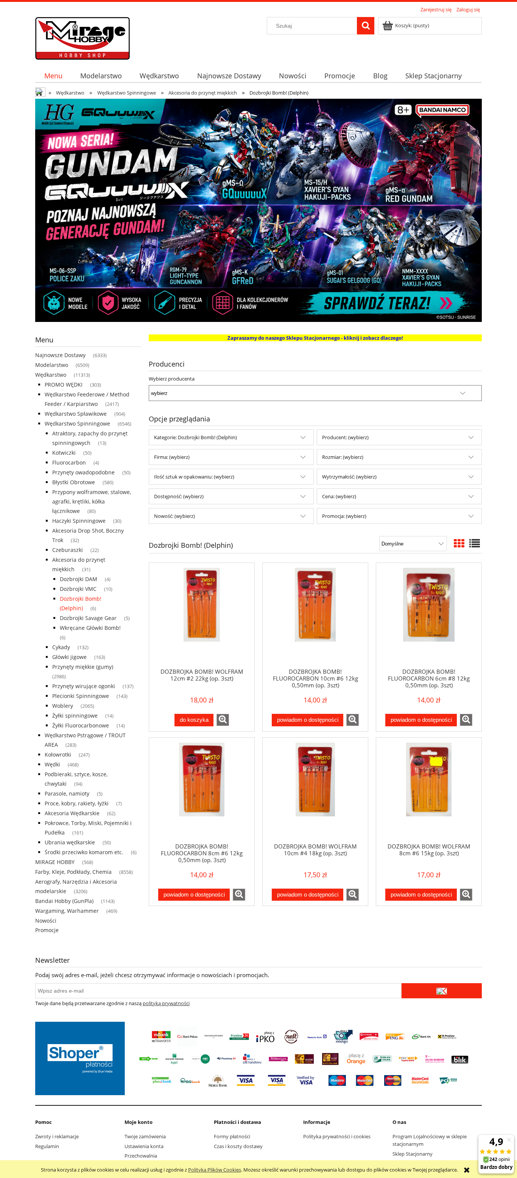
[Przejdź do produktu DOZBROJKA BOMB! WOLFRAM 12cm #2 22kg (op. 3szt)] (201, 615)
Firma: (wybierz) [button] (172, 457)
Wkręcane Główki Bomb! (90, 627)
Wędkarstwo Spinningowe (77, 423)
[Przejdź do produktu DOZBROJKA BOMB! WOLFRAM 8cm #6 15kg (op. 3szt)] (429, 790)
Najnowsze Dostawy (60, 355)
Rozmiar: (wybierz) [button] (342, 457)
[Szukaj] (365, 25)
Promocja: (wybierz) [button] (344, 516)
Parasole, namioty (67, 793)
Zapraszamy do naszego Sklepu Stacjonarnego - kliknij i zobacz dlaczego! (315, 337)
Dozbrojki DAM (78, 579)
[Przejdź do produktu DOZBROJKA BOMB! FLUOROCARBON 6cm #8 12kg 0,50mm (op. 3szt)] (429, 615)
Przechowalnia (141, 1155)
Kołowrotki (58, 754)
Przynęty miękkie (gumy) (82, 666)
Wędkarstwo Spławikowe (76, 413)
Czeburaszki (67, 549)
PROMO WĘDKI (64, 384)
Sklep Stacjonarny (412, 1153)
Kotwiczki (64, 452)
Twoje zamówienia (145, 1136)
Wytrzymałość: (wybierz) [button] (349, 476)
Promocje (47, 930)
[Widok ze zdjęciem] (459, 543)
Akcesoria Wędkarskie (72, 813)
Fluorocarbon (69, 462)
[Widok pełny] (474, 543)
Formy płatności (232, 1136)
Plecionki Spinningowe (80, 695)
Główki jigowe (69, 656)
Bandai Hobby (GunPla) (64, 900)
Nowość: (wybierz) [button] (174, 516)
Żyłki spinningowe (75, 715)
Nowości (45, 920)
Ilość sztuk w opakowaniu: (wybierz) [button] (194, 476)
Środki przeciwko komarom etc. (84, 852)
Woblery (62, 705)
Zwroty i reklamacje (57, 1136)
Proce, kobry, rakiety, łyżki (77, 803)
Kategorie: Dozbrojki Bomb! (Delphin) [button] (195, 437)
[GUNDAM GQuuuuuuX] (258, 209)
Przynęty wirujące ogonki (83, 686)
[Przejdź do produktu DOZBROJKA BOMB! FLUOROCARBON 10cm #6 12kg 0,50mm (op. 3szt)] (315, 615)
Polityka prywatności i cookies (337, 1136)
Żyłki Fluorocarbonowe (80, 725)
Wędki (52, 764)
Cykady (61, 647)
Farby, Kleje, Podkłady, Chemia (73, 871)
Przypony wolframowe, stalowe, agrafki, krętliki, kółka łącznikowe (91, 501)
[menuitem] (53, 75)
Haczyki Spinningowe (79, 520)
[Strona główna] (82, 37)
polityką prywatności (166, 1003)
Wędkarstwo (50, 374)
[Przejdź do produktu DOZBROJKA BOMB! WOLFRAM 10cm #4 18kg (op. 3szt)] (315, 790)
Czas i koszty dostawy (238, 1146)
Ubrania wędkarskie (70, 842)
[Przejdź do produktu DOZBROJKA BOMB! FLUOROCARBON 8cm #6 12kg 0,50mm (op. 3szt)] (201, 790)
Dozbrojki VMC (78, 588)
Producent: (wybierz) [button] (345, 437)
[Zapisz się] (442, 990)
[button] (222, 720)
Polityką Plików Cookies (214, 1169)
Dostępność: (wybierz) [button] (179, 496)
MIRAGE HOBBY (55, 862)
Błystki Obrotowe (73, 482)
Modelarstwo (51, 364)
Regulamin (47, 1146)
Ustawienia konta (144, 1146)
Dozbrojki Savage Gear (88, 618)
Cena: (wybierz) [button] (339, 496)
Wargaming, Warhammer (67, 910)
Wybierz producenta (172, 378)
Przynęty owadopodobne (83, 472)
